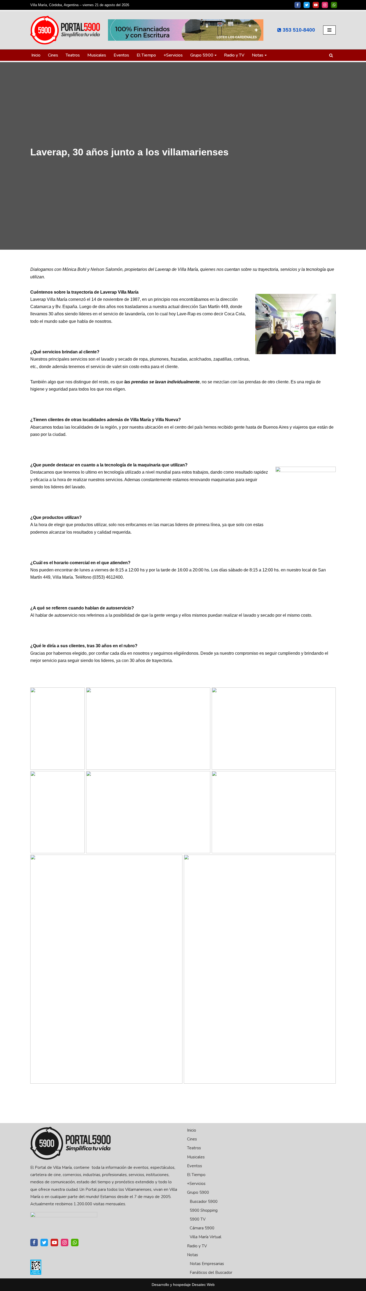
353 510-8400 (299, 30)
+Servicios (173, 55)
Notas (192, 1255)
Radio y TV (234, 55)
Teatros (73, 55)
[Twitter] (307, 5)
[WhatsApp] (334, 5)
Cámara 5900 (202, 1228)
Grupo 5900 (198, 1192)
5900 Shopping (204, 1210)
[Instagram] (325, 5)
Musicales (96, 55)
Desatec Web (203, 1284)
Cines (53, 55)
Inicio (35, 55)
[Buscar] (331, 55)
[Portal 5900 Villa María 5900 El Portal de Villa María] (65, 30)
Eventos (121, 55)
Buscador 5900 (204, 1201)
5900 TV (198, 1219)
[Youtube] (316, 5)
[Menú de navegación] (329, 30)
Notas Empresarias (207, 1263)
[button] (215, 55)
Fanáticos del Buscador (211, 1272)
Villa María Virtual (205, 1237)
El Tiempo (146, 55)
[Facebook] (297, 5)
